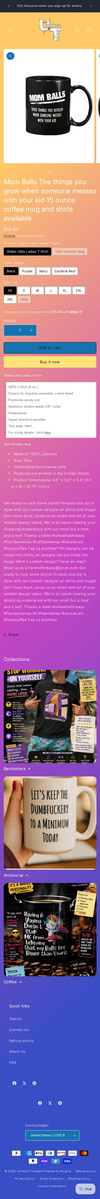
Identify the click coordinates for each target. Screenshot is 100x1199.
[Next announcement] (91, 6)
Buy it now (50, 362)
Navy (43, 271)
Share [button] (13, 634)
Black (11, 271)
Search (15, 1019)
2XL (79, 290)
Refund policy (21, 1041)
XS (10, 290)
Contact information (52, 1186)
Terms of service (51, 1178)
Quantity (10, 321)
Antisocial (13, 875)
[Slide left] (39, 172)
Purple (27, 271)
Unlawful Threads (29, 1171)
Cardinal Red (65, 271)
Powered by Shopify (57, 1171)
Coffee (10, 982)
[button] (9, 30)
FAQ (13, 1062)
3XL (10, 299)
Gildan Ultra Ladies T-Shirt (27, 251)
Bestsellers (15, 768)
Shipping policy (79, 1178)
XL (65, 290)
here (47, 432)
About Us (17, 1051)
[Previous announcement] (9, 6)
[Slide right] (60, 172)
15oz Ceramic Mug (70, 251)
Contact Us (19, 1030)
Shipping (9, 235)
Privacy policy (25, 1178)
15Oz (24, 299)
